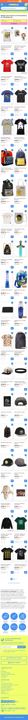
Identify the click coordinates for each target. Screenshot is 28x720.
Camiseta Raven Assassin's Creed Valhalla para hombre (20, 77)
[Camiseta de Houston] (20, 554)
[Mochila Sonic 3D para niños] (20, 279)
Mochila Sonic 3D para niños (19, 290)
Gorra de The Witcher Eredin (19, 443)
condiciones (22, 650)
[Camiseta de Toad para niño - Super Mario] (7, 66)
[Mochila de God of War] (7, 432)
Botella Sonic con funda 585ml (20, 321)
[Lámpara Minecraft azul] (7, 279)
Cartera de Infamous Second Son (19, 504)
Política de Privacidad (6, 686)
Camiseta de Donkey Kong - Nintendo (7, 351)
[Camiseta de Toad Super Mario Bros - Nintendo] (7, 218)
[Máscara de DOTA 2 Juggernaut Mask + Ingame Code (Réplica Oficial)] (7, 493)
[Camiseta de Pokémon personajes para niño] (7, 35)
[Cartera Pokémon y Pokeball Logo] (7, 310)
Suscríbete (21, 647)
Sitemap (3, 692)
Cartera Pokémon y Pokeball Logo (5, 321)
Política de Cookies (5, 687)
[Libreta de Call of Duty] (7, 401)
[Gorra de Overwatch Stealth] (20, 462)
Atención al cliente (14, 657)
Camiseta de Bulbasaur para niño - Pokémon (20, 534)
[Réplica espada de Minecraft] (20, 249)
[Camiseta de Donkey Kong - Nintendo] (7, 340)
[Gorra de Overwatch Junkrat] (7, 462)
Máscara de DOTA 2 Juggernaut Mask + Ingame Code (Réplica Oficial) (6, 504)
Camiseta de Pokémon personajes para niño (6, 46)
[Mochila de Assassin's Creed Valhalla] (20, 340)
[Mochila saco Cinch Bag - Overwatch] (7, 249)
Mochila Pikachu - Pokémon (5, 199)
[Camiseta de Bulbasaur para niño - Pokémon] (20, 523)
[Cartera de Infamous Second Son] (20, 493)
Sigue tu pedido (15, 662)
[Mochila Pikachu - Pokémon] (7, 188)
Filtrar (5, 21)
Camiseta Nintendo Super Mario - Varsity (7, 107)
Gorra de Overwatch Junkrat (6, 473)
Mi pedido (3, 671)
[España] (2, 701)
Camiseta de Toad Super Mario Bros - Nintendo (7, 229)
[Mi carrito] (26, 4)
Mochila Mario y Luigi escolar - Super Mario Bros (7, 168)
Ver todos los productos (14, 583)
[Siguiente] (17, 579)
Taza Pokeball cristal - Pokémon (19, 229)
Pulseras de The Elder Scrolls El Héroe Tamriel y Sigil (20, 382)
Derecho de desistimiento (7, 689)
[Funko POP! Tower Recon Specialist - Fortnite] (20, 35)
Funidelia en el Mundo (6, 683)
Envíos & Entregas (5, 672)
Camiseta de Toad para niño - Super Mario (6, 77)
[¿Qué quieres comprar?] (2, 5)
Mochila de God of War (6, 442)
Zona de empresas (5, 690)
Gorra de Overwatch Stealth (19, 473)
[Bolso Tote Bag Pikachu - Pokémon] (20, 188)
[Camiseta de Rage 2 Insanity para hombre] (20, 127)
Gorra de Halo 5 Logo (19, 412)
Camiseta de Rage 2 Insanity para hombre (19, 138)
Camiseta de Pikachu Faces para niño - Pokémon (6, 565)
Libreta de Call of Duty (6, 412)
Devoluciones (4, 675)
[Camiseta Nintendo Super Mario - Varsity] (7, 96)
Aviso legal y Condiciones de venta (9, 684)
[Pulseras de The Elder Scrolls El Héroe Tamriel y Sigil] (20, 371)
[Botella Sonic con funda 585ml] (20, 310)
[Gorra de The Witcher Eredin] (20, 432)
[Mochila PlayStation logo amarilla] (20, 157)
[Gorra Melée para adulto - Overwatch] (7, 371)
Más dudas (3, 677)
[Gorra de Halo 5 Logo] (20, 401)
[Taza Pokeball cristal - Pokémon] (20, 218)
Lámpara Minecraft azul (6, 290)
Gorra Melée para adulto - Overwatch (7, 382)
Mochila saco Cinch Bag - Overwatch (7, 260)
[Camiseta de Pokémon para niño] (20, 96)
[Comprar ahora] (12, 53)
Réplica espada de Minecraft (18, 260)
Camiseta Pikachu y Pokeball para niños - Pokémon (6, 138)
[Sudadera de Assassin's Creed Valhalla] (7, 523)
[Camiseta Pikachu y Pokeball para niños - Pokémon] (7, 127)
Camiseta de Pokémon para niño (19, 107)
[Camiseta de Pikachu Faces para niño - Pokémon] (7, 554)
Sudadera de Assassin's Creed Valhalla (6, 534)
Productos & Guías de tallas (8, 674)
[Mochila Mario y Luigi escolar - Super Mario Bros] (7, 157)
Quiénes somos (5, 693)
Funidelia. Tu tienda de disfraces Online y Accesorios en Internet (14, 4)
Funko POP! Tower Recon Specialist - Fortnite (20, 46)
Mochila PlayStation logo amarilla (20, 168)
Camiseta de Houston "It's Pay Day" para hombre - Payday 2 (20, 565)
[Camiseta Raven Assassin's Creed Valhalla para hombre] (20, 66)
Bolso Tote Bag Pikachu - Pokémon (20, 199)
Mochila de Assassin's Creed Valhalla (19, 351)
